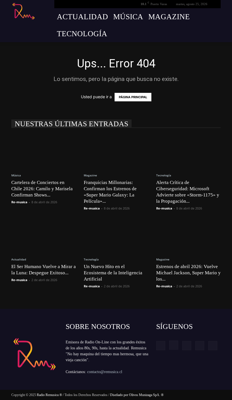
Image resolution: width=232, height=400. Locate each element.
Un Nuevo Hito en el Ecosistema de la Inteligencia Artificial (113, 273)
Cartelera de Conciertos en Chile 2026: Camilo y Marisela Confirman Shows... (42, 189)
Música (128, 16)
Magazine (169, 16)
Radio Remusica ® (49, 395)
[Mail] (186, 345)
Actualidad (82, 16)
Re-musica (19, 202)
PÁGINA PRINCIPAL (133, 97)
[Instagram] (173, 345)
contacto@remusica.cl (104, 372)
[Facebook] (160, 345)
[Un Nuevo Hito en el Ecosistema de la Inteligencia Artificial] (116, 236)
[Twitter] (199, 345)
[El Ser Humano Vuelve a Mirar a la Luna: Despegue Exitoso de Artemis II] (43, 236)
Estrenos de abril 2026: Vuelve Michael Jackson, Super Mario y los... (188, 273)
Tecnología (82, 33)
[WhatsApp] (212, 345)
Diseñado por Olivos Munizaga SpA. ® (137, 395)
